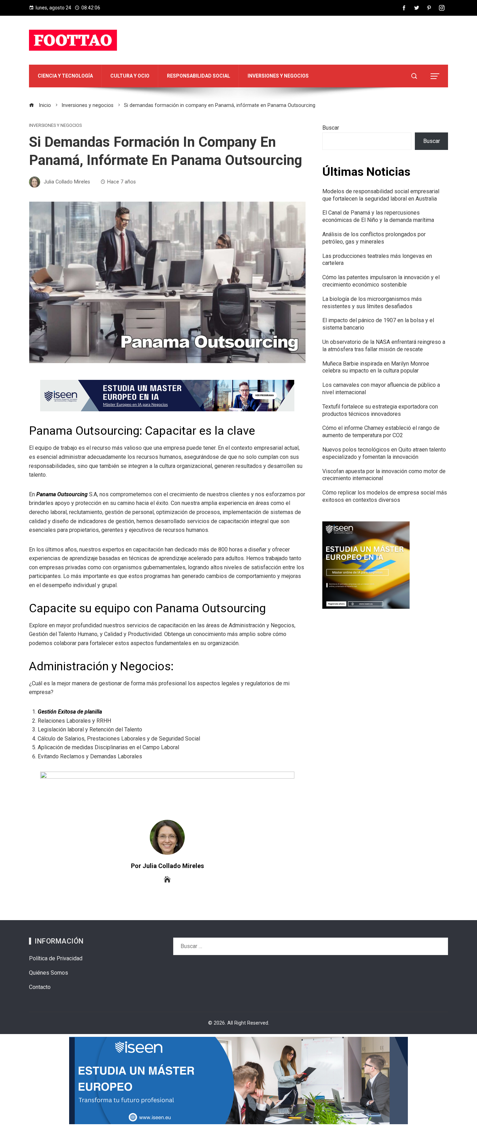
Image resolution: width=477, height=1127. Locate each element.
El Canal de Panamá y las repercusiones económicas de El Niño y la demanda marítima (378, 216)
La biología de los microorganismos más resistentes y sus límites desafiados (372, 303)
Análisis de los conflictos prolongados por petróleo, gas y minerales (374, 238)
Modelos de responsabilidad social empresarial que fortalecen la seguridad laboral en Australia (380, 195)
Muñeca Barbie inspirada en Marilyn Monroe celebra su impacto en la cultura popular (375, 367)
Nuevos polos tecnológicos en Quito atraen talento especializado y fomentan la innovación (384, 453)
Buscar (330, 127)
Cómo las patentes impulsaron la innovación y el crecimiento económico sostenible (381, 281)
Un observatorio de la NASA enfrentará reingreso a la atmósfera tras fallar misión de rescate (383, 346)
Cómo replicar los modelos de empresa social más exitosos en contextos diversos (384, 496)
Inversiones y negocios (55, 125)
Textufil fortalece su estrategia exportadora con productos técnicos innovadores (380, 410)
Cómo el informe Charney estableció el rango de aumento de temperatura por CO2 (381, 432)
